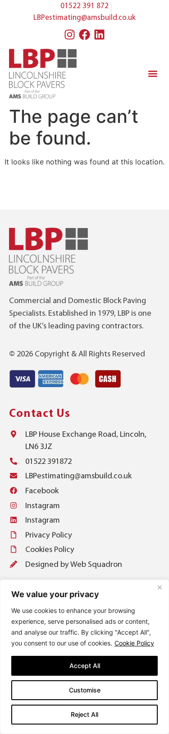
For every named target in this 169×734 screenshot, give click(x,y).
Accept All (84, 665)
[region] (84, 657)
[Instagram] (70, 34)
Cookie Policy (134, 643)
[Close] (159, 587)
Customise (84, 690)
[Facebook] (84, 34)
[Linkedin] (99, 34)
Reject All (84, 714)
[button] (152, 73)
